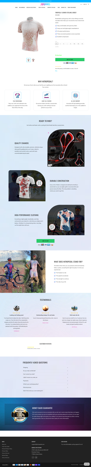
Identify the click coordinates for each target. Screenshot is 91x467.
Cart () (85, 4)
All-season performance (63, 31)
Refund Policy (5, 455)
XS (56, 43)
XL (70, 43)
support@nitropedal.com (38, 444)
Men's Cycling (42, 7)
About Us (4, 444)
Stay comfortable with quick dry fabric (67, 25)
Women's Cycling (51, 7)
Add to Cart (45, 241)
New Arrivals (22, 7)
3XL (78, 43)
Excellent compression (63, 36)
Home (16, 7)
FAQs (59, 7)
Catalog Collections (31, 7)
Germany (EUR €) (5, 464)
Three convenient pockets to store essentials (68, 34)
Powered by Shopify (74, 464)
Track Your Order (72, 7)
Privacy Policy (5, 451)
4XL (82, 43)
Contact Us (63, 7)
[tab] (29, 60)
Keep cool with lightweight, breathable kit (68, 28)
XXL (74, 43)
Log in (81, 4)
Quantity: (57, 46)
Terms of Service (5, 453)
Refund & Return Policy (7, 448)
